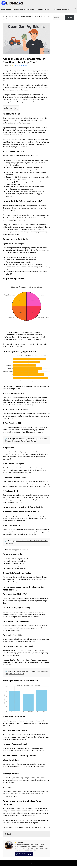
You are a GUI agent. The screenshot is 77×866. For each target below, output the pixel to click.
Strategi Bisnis (17, 9)
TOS (27, 863)
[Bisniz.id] (12, 3)
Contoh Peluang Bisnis (21, 65)
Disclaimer (37, 863)
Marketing (30, 9)
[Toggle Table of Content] (15, 108)
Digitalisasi (57, 9)
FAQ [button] (9, 834)
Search (69, 18)
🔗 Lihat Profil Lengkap (23, 854)
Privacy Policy (31, 863)
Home (3, 9)
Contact (42, 863)
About (8, 9)
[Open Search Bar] (75, 9)
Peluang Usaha (43, 9)
